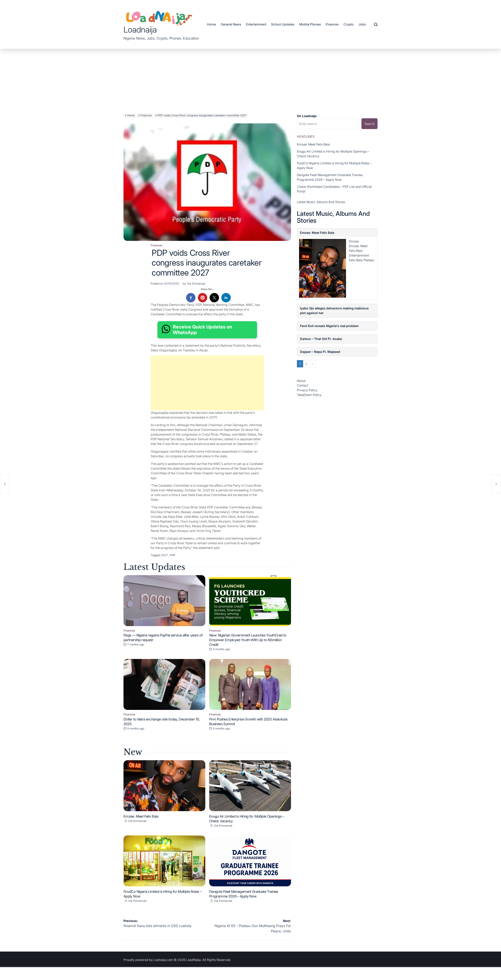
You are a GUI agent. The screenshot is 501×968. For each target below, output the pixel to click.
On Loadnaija (306, 116)
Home (211, 24)
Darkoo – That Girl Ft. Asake (321, 339)
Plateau (368, 260)
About (301, 381)
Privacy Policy (307, 390)
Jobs (362, 24)
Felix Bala (355, 260)
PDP (172, 555)
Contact (302, 385)
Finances (332, 24)
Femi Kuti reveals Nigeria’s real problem (329, 326)
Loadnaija (140, 29)
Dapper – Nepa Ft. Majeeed (320, 352)
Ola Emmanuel (196, 283)
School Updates (282, 24)
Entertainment (256, 24)
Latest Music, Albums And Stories (321, 202)
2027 (164, 555)
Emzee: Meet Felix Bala (140, 816)
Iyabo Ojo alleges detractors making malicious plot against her (334, 310)
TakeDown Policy (309, 395)
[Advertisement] (250, 78)
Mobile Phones (310, 24)
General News (231, 24)
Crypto (348, 24)
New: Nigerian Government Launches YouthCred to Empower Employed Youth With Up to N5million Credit (248, 640)
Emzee (354, 241)
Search (369, 124)
